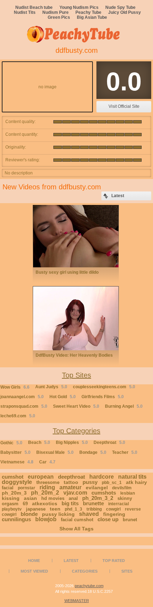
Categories (84, 571)
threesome (47, 482)
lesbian (127, 493)
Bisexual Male (55, 452)
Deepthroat (109, 442)
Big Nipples (72, 442)
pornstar (26, 487)
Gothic (11, 442)
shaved (89, 514)
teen (55, 509)
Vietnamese (16, 462)
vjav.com (75, 493)
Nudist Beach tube (34, 7)
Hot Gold (62, 396)
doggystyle (17, 482)
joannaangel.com (22, 396)
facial (8, 487)
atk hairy (136, 482)
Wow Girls (15, 387)
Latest (71, 560)
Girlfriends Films (102, 396)
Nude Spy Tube (120, 7)
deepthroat (71, 477)
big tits (70, 503)
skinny (124, 498)
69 (25, 503)
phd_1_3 (73, 509)
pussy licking (58, 514)
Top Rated (113, 560)
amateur (70, 487)
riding (47, 487)
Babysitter (15, 452)
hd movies (52, 498)
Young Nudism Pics (79, 7)
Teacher (124, 452)
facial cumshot (77, 519)
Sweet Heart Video (76, 406)
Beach (39, 442)
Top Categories (76, 431)
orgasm (10, 503)
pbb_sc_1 (112, 482)
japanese (36, 509)
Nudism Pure (55, 12)
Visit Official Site (124, 106)
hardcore (101, 477)
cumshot (12, 477)
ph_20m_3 (14, 493)
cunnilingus (16, 519)
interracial (118, 503)
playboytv (12, 509)
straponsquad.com (23, 406)
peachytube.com (89, 586)
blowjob (46, 519)
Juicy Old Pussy (124, 12)
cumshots (103, 493)
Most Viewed (34, 571)
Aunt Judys (51, 386)
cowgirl (113, 509)
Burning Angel (124, 406)
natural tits (132, 477)
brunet (130, 519)
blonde (29, 514)
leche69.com (17, 415)
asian (30, 498)
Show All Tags (76, 528)
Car (47, 462)
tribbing (94, 509)
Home (34, 560)
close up (107, 519)
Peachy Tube (88, 12)
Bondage (92, 452)
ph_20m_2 (45, 493)
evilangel (97, 487)
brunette (93, 503)
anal (73, 498)
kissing (11, 498)
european (41, 477)
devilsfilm (122, 487)
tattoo (71, 482)
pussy (90, 482)
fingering (114, 514)
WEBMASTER (76, 600)
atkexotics (44, 503)
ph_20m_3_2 (97, 498)
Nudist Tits (25, 12)
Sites (126, 571)
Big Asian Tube (92, 17)
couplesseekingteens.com (104, 386)
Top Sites (76, 375)
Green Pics (59, 17)
